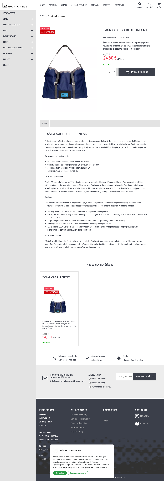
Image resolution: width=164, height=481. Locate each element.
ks (114, 72)
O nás (42, 5)
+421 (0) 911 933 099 (46, 449)
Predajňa (95, 5)
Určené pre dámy (98, 382)
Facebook (107, 5)
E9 (127, 37)
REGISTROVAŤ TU (144, 376)
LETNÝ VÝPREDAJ (9, 13)
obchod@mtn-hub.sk (46, 459)
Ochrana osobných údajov (80, 419)
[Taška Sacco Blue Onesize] (68, 69)
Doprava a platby (77, 432)
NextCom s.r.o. (121, 477)
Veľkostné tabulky (77, 427)
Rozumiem (60, 473)
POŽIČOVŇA (53, 5)
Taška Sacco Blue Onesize (56, 277)
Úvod (43, 16)
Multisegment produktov (101, 387)
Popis (44, 123)
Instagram (119, 5)
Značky (105, 421)
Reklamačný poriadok (79, 423)
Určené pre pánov (98, 378)
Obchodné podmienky (79, 5)
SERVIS (64, 5)
